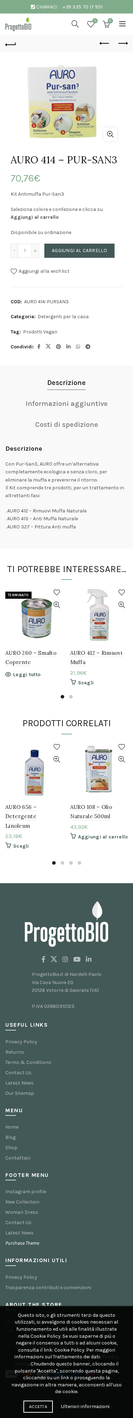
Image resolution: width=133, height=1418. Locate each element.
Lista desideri (95, 21)
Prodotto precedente (104, 44)
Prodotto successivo (122, 44)
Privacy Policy (21, 1042)
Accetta (38, 1406)
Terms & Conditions (28, 1062)
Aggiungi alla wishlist (44, 271)
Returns (14, 1052)
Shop (11, 1148)
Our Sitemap (19, 1093)
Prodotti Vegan (40, 332)
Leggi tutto (26, 675)
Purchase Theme (22, 1243)
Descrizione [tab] (66, 383)
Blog (10, 1137)
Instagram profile (25, 1192)
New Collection (22, 1202)
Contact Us (18, 1073)
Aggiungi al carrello (79, 251)
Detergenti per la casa (63, 317)
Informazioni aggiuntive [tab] (67, 404)
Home (11, 1127)
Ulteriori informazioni (85, 1406)
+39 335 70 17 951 (82, 7)
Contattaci (18, 1158)
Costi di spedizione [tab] (66, 424)
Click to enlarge (110, 134)
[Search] (75, 23)
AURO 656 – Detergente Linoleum (21, 816)
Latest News (19, 1083)
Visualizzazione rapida (57, 605)
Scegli (86, 683)
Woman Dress (21, 1212)
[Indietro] (11, 44)
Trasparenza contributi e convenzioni (48, 1287)
